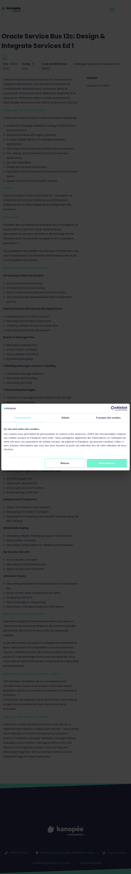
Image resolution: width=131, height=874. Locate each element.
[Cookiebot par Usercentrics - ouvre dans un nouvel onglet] (113, 408)
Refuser (65, 463)
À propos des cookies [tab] (108, 417)
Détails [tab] (65, 417)
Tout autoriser (107, 463)
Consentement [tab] (22, 417)
